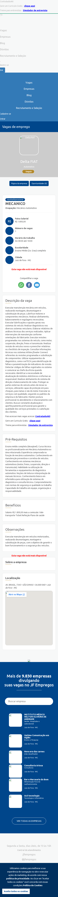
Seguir (29, 171)
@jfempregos (29, 859)
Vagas (29, 82)
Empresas (29, 88)
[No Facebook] (29, 285)
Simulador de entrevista (35, 10)
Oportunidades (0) (39, 183)
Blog (29, 95)
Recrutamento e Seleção (29, 108)
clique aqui (29, 6)
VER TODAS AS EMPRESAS (29, 821)
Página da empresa (19, 183)
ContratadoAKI (42, 416)
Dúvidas (29, 101)
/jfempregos (29, 854)
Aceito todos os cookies (16, 891)
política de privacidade (17, 878)
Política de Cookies (32, 885)
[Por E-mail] (37, 285)
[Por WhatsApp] (21, 285)
